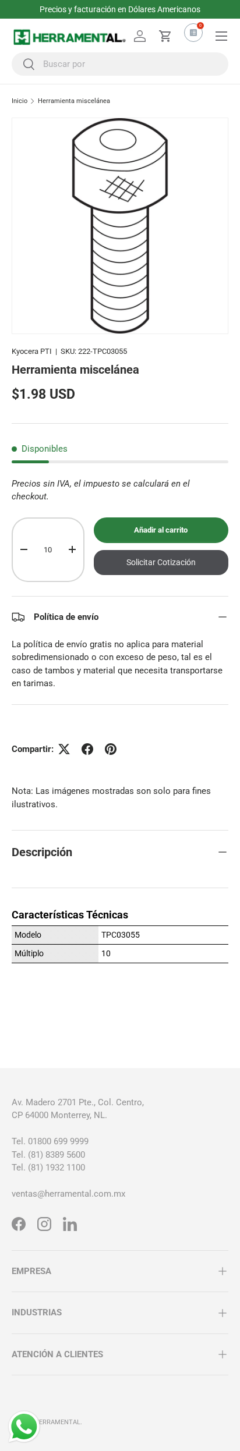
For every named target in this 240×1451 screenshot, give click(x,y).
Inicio (19, 101)
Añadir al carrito (161, 530)
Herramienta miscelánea (74, 101)
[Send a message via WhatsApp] (24, 1427)
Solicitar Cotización (161, 562)
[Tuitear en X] (64, 749)
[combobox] (120, 64)
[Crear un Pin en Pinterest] (110, 749)
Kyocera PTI (32, 351)
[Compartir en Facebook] (87, 749)
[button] (165, 36)
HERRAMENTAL (57, 1422)
